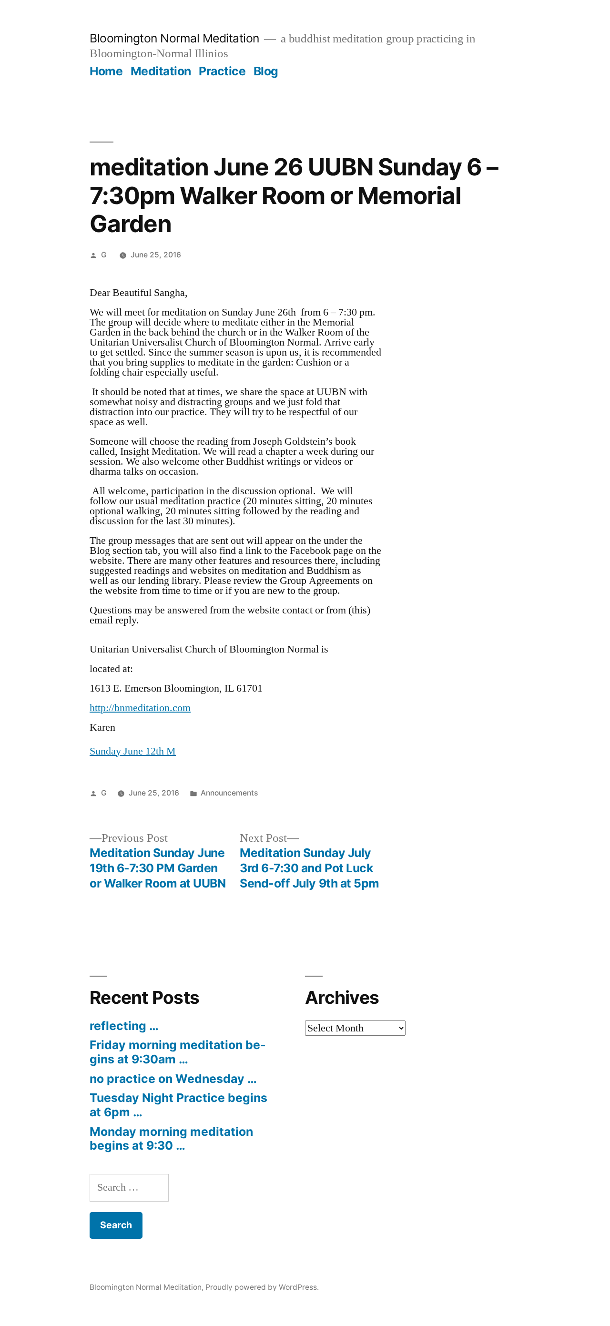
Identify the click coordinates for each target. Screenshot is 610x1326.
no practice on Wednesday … (173, 1078)
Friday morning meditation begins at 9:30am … (178, 1052)
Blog (266, 71)
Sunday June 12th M (133, 751)
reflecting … (124, 1026)
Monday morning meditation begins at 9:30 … (171, 1138)
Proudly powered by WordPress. (262, 1287)
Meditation (161, 71)
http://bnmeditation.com (140, 707)
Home (106, 71)
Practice (222, 71)
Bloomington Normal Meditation (174, 38)
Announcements (229, 792)
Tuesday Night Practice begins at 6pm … (178, 1105)
